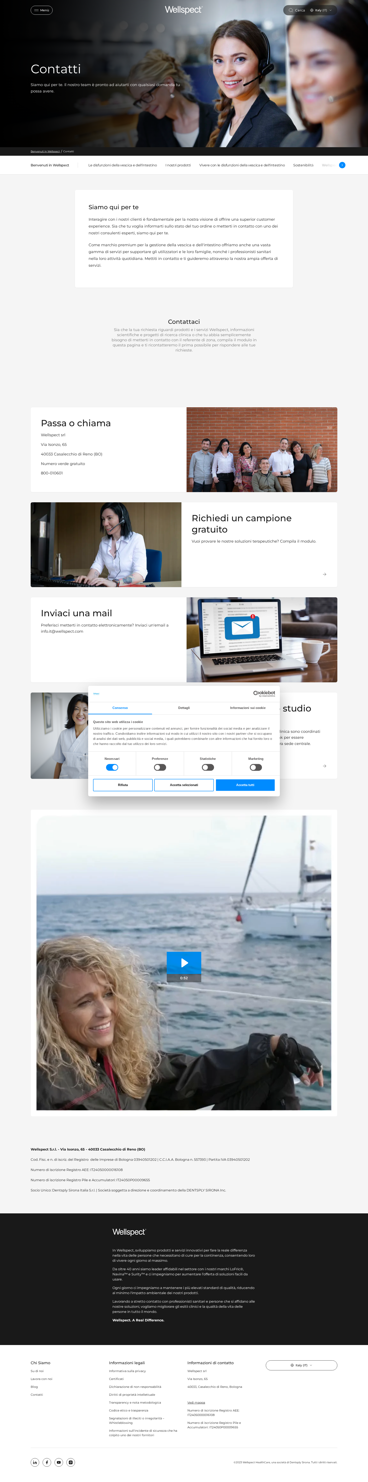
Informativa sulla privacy (127, 1371)
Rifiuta (123, 785)
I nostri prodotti (178, 165)
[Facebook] (47, 1462)
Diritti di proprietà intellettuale (132, 1395)
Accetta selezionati (184, 785)
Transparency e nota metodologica (135, 1402)
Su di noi (37, 1371)
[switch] (160, 767)
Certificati (116, 1379)
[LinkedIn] (35, 1462)
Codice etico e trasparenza (128, 1410)
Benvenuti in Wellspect (50, 166)
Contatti (37, 1395)
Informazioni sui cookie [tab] (247, 708)
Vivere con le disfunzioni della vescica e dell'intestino (242, 165)
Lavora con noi (41, 1379)
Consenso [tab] (120, 708)
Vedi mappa (196, 1402)
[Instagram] (70, 1462)
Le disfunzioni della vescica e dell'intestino (122, 165)
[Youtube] (59, 1462)
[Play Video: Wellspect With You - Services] (184, 963)
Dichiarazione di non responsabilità (135, 1387)
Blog (34, 1387)
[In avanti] (342, 165)
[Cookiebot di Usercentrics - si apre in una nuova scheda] (256, 694)
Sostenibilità (303, 165)
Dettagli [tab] (184, 708)
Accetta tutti (245, 785)
